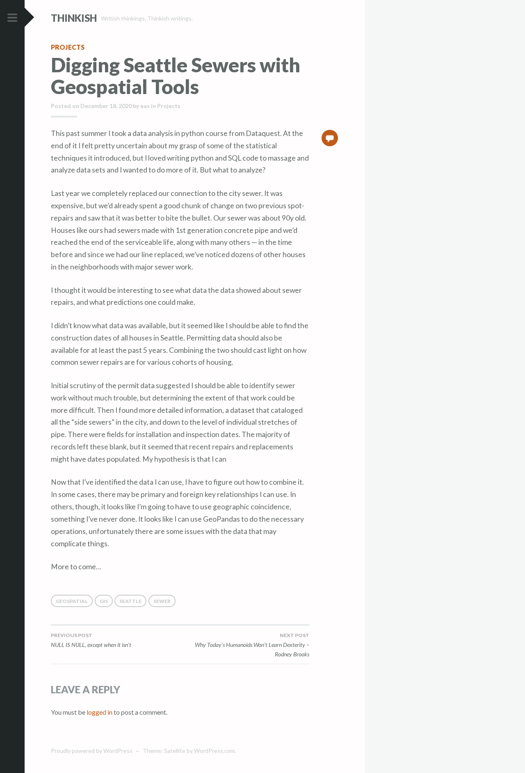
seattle (130, 601)
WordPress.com (214, 750)
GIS (104, 601)
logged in (99, 712)
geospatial (72, 601)
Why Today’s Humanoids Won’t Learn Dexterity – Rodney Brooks (252, 645)
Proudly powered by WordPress (91, 750)
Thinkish (74, 18)
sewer (162, 601)
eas (145, 105)
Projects (67, 47)
